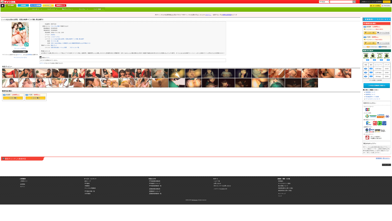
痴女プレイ (54, 45)
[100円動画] (48, 6)
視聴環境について (370, 94)
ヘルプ (373, 1)
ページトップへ (386, 164)
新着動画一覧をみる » (383, 158)
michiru (53, 34)
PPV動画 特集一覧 (90, 191)
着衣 (65, 47)
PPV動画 (87, 183)
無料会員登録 (227, 15)
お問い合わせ (217, 183)
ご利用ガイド (365, 1)
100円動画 (87, 193)
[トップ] (3, 5)
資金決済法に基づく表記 (285, 190)
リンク (280, 196)
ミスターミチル (55, 37)
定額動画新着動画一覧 (155, 193)
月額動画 (87, 186)
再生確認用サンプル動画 (372, 96)
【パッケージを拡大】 (20, 48)
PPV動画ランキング (154, 183)
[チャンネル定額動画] (36, 6)
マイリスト (387, 5)
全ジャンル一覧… (75, 47)
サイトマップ (282, 193)
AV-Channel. (195, 200)
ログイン (386, 1)
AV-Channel (8, 1)
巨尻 (52, 47)
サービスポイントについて (372, 99)
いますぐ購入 (371, 32)
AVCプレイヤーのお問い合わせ (222, 186)
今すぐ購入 (13, 98)
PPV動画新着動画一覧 (155, 186)
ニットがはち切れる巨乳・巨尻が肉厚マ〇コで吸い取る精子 (67, 39)
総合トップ (88, 181)
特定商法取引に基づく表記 (285, 188)
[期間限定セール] (60, 6)
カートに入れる (384, 32)
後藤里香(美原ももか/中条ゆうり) (81, 43)
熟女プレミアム (66, 9)
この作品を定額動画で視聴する (376, 85)
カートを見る (376, 5)
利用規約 (280, 181)
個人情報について (283, 186)
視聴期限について (370, 92)
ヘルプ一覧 (217, 181)
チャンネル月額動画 (90, 188)
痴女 (57, 47)
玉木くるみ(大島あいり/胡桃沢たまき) (61, 43)
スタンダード (35, 9)
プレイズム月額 (55, 26)
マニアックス (51, 9)
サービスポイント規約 (284, 183)
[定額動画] (23, 6)
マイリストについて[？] (20, 57)
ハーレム (61, 47)
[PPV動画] (11, 6)
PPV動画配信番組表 (154, 181)
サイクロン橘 (54, 41)
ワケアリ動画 (97, 9)
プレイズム (82, 9)
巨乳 (55, 47)
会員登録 (379, 1)
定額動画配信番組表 (154, 189)
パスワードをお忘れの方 (220, 189)
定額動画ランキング (154, 191)
